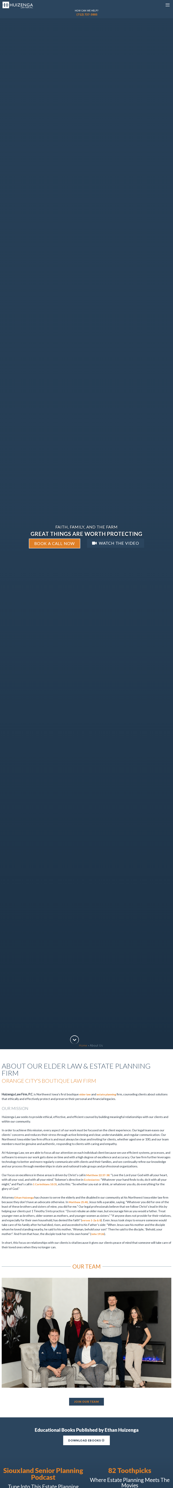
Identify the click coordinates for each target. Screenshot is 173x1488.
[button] (167, 5)
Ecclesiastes (91, 1179)
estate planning (106, 1094)
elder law (85, 1094)
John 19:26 (97, 1233)
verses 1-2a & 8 (91, 1220)
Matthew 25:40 (78, 1202)
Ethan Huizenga (24, 1197)
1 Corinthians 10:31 (45, 1184)
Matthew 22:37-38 (97, 1175)
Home (83, 1045)
